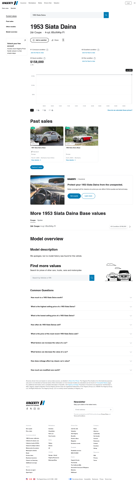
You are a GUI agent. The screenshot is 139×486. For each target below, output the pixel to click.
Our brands (97, 436)
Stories (50, 445)
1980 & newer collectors (32, 438)
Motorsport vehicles (31, 450)
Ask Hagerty (74, 433)
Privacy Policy (104, 414)
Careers (96, 438)
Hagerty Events (75, 460)
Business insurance (31, 457)
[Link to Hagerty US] (27, 479)
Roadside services (76, 450)
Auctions (51, 428)
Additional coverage (31, 462)
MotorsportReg (53, 460)
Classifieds (52, 431)
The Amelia (74, 462)
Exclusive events (75, 443)
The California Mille (76, 465)
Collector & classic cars (32, 440)
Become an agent (30, 470)
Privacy (96, 457)
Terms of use (108, 479)
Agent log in (29, 472)
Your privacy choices (77, 479)
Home (95, 428)
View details (35, 160)
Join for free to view (37, 52)
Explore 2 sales (37, 167)
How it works (52, 436)
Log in (128, 3)
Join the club (74, 428)
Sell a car (51, 433)
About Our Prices (74, 381)
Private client (29, 455)
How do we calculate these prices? (120, 110)
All (49, 448)
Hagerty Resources (54, 457)
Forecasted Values (102, 383)
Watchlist (13, 8)
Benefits (73, 436)
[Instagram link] (35, 409)
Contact (96, 443)
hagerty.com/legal (73, 384)
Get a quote (74, 196)
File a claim (29, 431)
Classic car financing (31, 460)
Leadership (97, 433)
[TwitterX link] (31, 409)
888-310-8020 (74, 453)
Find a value (5, 8)
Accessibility (87, 479)
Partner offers (75, 438)
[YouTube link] (38, 409)
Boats (27, 453)
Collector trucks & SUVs (32, 443)
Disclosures (95, 479)
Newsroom (96, 441)
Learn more (88, 196)
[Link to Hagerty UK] (34, 479)
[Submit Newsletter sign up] (110, 409)
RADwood (73, 472)
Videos (50, 443)
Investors (96, 445)
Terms (95, 460)
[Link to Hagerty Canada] (31, 479)
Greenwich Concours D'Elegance (80, 467)
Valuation (73, 431)
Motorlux (73, 470)
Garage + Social (53, 455)
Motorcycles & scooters (32, 448)
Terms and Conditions (79, 415)
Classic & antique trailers (33, 445)
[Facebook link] (27, 409)
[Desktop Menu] (135, 3)
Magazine (73, 441)
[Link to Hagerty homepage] (35, 403)
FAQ (95, 455)
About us (96, 431)
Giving (95, 448)
